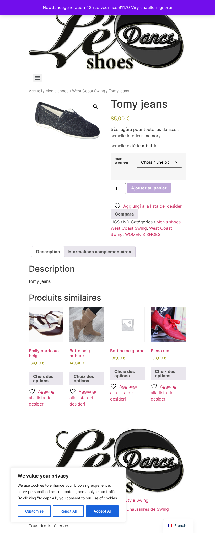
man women (121, 161)
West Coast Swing (88, 91)
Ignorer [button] (165, 7)
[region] (68, 494)
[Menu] (37, 78)
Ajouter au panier (149, 188)
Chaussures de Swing (147, 509)
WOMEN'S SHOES (142, 234)
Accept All (102, 511)
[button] (95, 106)
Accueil (35, 91)
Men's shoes (57, 91)
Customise (34, 511)
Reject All (69, 511)
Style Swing (136, 500)
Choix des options (43, 378)
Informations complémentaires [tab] (99, 251)
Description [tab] (48, 251)
